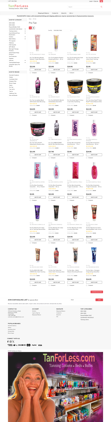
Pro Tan (11, 87)
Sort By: (50, 30)
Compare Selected (97, 292)
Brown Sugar (12, 83)
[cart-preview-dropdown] (101, 1)
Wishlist (34, 311)
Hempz (11, 77)
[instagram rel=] (11, 342)
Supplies (11, 58)
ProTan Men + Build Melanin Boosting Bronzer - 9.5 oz (75, 272)
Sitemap (19, 351)
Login (90, 1)
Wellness (11, 43)
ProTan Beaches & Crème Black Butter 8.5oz (56, 228)
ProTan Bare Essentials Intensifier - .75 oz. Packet (37, 186)
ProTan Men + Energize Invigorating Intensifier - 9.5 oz (93, 272)
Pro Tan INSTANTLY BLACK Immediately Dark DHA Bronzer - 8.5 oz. (56, 101)
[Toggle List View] (33, 27)
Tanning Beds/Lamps (14, 62)
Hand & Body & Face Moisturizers (14, 34)
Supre (10, 85)
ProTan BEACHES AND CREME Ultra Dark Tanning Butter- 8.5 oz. (37, 272)
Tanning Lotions (13, 31)
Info (70, 13)
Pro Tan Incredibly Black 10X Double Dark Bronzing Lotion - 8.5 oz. (37, 101)
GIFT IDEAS (12, 47)
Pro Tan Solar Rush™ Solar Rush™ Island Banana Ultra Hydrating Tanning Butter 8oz (94, 102)
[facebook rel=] (8, 342)
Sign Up (96, 1)
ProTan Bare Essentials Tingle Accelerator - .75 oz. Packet (75, 186)
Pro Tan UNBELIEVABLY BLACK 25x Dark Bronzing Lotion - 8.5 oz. (56, 144)
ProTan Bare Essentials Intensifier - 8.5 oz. (55, 186)
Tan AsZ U (12, 89)
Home (30, 19)
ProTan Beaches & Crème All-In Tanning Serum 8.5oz (37, 228)
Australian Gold (13, 79)
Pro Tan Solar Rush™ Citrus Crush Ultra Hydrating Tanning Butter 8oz (75, 101)
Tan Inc (11, 91)
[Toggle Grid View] (30, 27)
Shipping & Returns (43, 13)
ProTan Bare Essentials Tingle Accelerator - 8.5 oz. (94, 186)
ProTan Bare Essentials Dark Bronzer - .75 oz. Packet (74, 144)
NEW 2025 (12, 25)
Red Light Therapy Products (14, 49)
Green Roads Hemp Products (14, 53)
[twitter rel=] (13, 342)
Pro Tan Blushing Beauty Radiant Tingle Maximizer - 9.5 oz (37, 59)
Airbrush (11, 60)
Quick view (37, 50)
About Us (63, 13)
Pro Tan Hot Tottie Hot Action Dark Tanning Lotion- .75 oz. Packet (92, 59)
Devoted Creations (14, 75)
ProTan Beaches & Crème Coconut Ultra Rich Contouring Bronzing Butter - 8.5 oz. (75, 230)
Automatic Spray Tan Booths (14, 65)
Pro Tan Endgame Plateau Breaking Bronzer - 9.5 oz (56, 58)
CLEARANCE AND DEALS (15, 29)
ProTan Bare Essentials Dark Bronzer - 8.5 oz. (92, 143)
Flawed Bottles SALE (14, 27)
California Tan (12, 93)
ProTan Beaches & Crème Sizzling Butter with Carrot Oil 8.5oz (93, 229)
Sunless (11, 37)
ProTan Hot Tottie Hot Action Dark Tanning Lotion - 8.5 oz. (57, 272)
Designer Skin (12, 81)
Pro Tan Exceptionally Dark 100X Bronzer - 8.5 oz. (75, 58)
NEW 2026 (12, 23)
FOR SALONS (12, 45)
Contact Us (55, 13)
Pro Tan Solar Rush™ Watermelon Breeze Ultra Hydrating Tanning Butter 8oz (37, 145)
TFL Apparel (12, 41)
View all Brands (13, 95)
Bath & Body (12, 39)
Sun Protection (13, 56)
